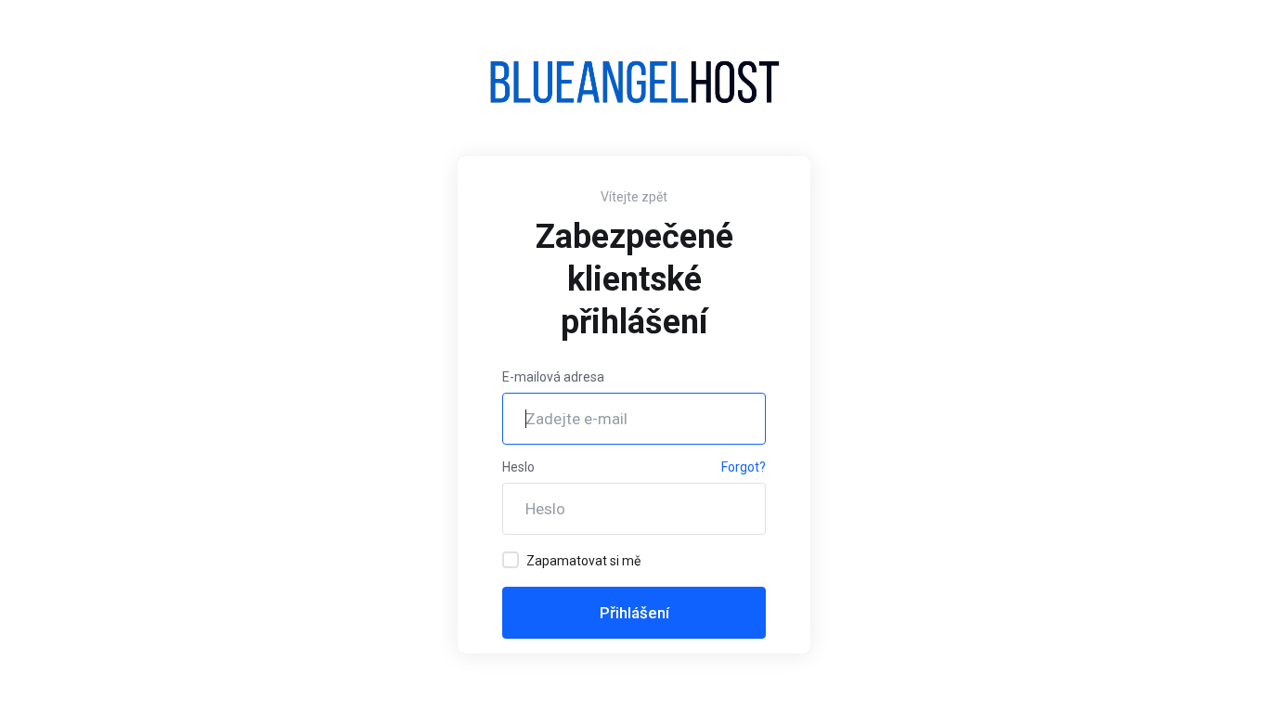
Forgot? (743, 467)
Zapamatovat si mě (583, 560)
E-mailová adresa (553, 376)
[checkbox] (510, 559)
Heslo (518, 467)
